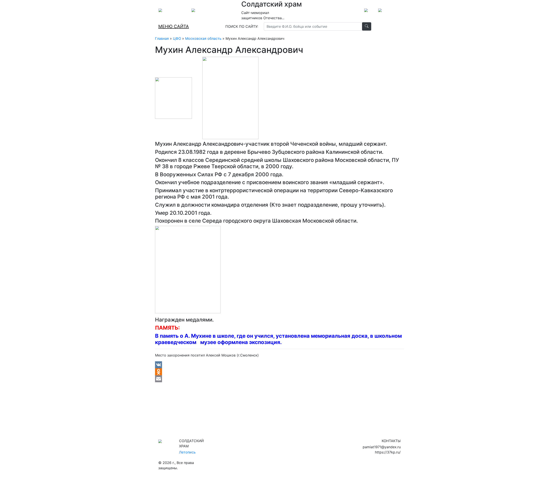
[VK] (279, 364)
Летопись (187, 452)
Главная (162, 38)
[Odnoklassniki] (279, 371)
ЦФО (177, 38)
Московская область (203, 38)
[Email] (279, 378)
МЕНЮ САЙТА (173, 26)
